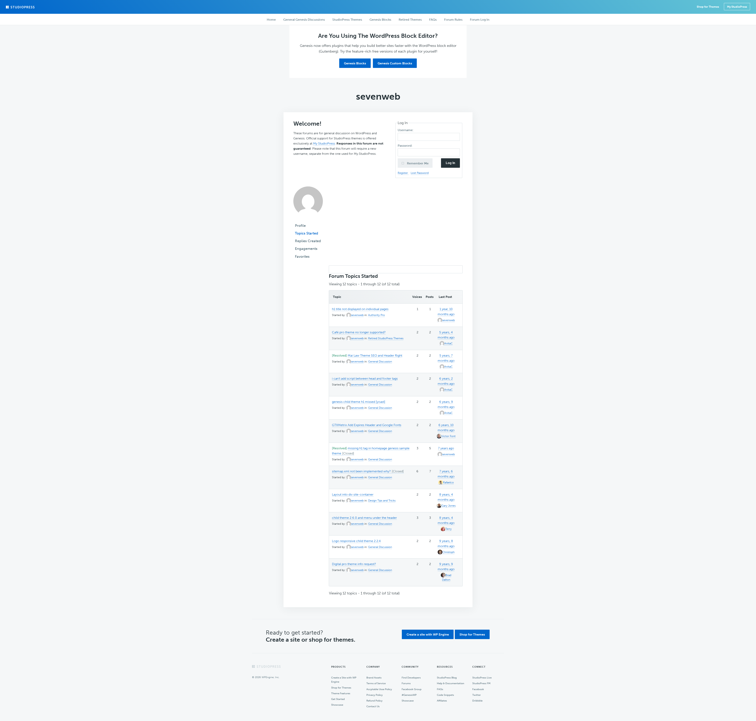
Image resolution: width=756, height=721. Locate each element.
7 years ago (446, 448)
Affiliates (442, 700)
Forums (406, 683)
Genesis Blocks (355, 63)
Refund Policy (374, 700)
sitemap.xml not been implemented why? (361, 471)
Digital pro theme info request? (354, 564)
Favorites (302, 256)
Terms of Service (376, 683)
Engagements (306, 249)
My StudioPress (737, 6)
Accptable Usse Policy (379, 689)
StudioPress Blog (447, 677)
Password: (405, 145)
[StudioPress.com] (20, 7)
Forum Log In (479, 19)
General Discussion (380, 361)
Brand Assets (374, 677)
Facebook (478, 689)
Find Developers (411, 677)
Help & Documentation (450, 683)
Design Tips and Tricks (382, 500)
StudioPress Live (482, 677)
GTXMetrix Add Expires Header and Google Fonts (366, 425)
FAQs (440, 689)
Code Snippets (445, 694)
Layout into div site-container (352, 494)
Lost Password (420, 173)
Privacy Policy (374, 694)
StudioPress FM (481, 683)
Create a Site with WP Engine (343, 679)
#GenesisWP (409, 694)
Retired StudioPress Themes (385, 338)
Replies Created (308, 241)
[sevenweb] (308, 219)
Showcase (337, 704)
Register (403, 173)
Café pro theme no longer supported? (359, 332)
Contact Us (373, 706)
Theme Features (340, 693)
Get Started (338, 699)
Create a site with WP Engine (428, 634)
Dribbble (477, 700)
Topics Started (306, 233)
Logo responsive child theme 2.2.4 (356, 541)
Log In (450, 163)
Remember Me (417, 163)
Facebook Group (412, 689)
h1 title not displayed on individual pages (360, 309)
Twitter (476, 694)
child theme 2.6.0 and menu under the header (364, 518)
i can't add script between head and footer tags (365, 378)
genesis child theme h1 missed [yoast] (358, 402)
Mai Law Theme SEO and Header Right (375, 355)
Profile (300, 225)
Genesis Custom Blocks (395, 63)
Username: (406, 130)
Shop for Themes (472, 634)
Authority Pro (376, 315)
